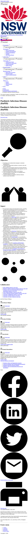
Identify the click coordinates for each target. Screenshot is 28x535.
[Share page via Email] (14, 478)
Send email (7, 306)
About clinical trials (10, 62)
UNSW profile (4, 329)
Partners (7, 83)
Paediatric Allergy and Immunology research (12, 363)
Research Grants (9, 73)
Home (4, 88)
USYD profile (3, 314)
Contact (7, 85)
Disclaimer (5, 530)
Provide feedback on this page (7, 480)
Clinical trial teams (9, 64)
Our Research (6, 89)
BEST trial (14, 217)
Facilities (7, 53)
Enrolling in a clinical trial (11, 63)
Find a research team (10, 50)
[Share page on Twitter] (14, 451)
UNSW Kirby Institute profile (7, 344)
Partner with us (9, 65)
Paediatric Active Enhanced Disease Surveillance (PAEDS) (13, 249)
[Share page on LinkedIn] (14, 424)
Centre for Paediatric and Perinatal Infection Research (14, 364)
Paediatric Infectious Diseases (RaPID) (11, 365)
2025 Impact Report (10, 55)
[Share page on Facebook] (14, 397)
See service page (4, 117)
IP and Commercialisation (11, 74)
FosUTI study (15, 237)
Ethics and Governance (10, 72)
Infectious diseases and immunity (7, 360)
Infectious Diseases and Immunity (10, 91)
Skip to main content (5, 1)
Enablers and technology (11, 51)
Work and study (9, 84)
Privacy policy (6, 531)
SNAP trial (14, 231)
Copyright (5, 528)
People (7, 81)
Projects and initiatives (10, 52)
